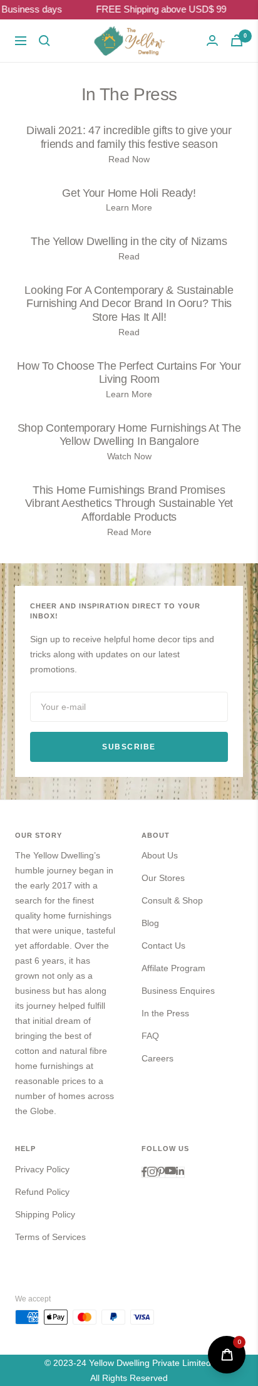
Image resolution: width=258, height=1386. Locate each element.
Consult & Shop (172, 900)
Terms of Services (50, 1237)
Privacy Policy (42, 1169)
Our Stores (163, 878)
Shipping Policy (45, 1214)
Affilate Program (173, 968)
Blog (150, 923)
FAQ (150, 1036)
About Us (160, 855)
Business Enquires (178, 991)
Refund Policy (42, 1192)
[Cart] (236, 40)
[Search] (44, 40)
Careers (157, 1058)
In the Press (165, 1013)
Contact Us (163, 945)
